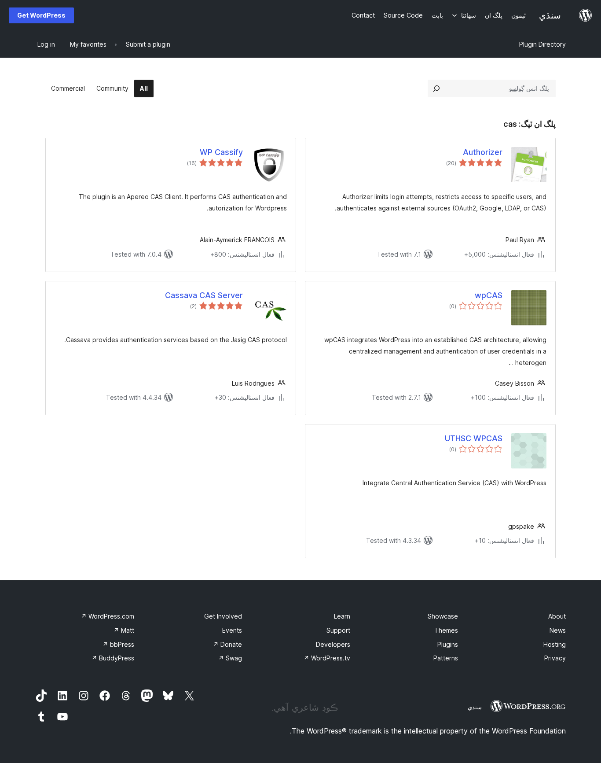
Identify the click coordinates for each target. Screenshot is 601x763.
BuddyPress (113, 658)
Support (338, 630)
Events (232, 630)
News (558, 630)
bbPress (118, 644)
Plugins (447, 644)
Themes (446, 630)
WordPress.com (107, 616)
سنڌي (475, 707)
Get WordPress (41, 15)
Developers (333, 644)
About (557, 616)
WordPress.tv (327, 658)
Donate (227, 644)
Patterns (445, 658)
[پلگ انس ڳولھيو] (436, 88)
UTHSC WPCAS (473, 438)
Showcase (443, 616)
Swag (230, 658)
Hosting (554, 644)
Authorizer (482, 152)
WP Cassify (221, 152)
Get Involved (223, 616)
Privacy (555, 658)
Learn (342, 616)
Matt (124, 630)
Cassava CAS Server (204, 295)
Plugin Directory (542, 44)
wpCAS (488, 295)
